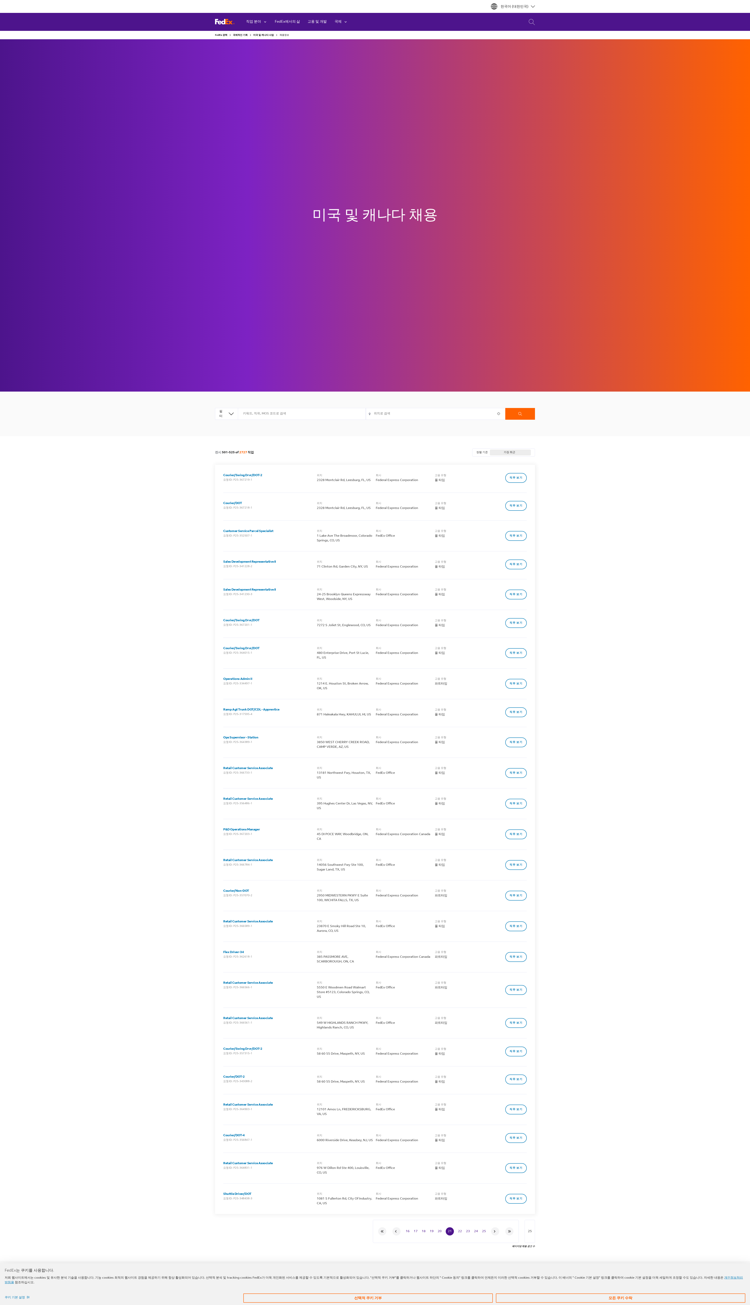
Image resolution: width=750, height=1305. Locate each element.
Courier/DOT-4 (234, 1135)
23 (468, 1231)
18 (424, 1231)
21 (450, 1231)
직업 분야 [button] (253, 22)
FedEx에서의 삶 (287, 22)
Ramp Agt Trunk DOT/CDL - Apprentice (251, 709)
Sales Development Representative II (249, 561)
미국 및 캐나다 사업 (263, 35)
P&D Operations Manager (241, 829)
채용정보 (284, 35)
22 (460, 1231)
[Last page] (509, 1231)
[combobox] (302, 414)
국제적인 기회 (240, 35)
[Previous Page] (396, 1231)
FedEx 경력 (221, 35)
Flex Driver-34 (233, 952)
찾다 (520, 414)
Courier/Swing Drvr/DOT (241, 620)
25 (484, 1231)
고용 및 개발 (317, 22)
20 (440, 1231)
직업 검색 (528, 22)
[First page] (382, 1231)
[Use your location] (500, 413)
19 (432, 1231)
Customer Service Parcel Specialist (248, 531)
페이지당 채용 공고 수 (523, 1246)
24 (476, 1231)
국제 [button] (338, 22)
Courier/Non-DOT (236, 891)
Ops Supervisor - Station (240, 737)
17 (416, 1231)
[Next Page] (495, 1231)
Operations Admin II (237, 679)
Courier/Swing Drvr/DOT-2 (242, 475)
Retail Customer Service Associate (248, 768)
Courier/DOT (232, 503)
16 (408, 1231)
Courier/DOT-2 (234, 1076)
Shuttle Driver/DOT (237, 1194)
